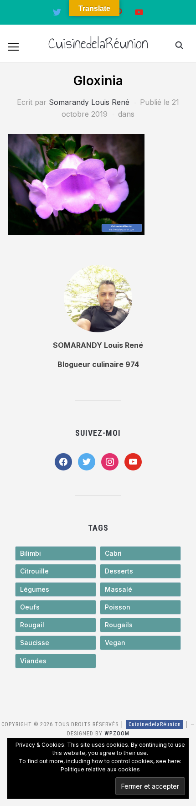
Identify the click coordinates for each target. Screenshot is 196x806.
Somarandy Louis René (89, 102)
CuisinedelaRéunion (98, 43)
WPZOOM (116, 733)
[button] (13, 47)
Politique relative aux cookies (100, 769)
